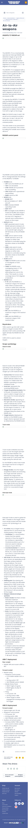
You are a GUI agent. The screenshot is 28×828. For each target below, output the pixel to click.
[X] (11, 769)
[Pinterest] (17, 769)
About (4, 800)
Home (4, 18)
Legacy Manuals (20, 18)
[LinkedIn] (14, 769)
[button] (26, 2)
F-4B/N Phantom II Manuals (11, 19)
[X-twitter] (22, 803)
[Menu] (3, 2)
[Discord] (16, 803)
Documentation (11, 18)
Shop (3, 785)
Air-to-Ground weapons (9, 775)
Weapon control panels (19, 775)
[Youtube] (16, 807)
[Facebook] (8, 769)
